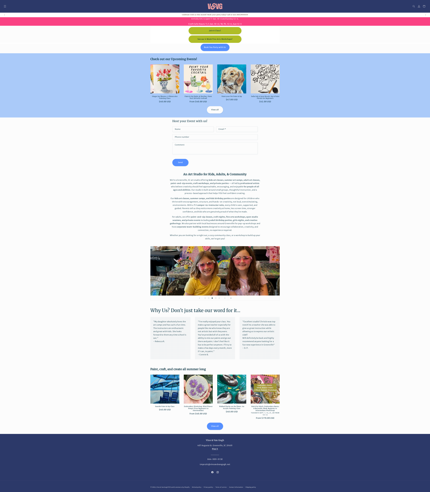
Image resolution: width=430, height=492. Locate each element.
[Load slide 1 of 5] (205, 298)
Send (180, 162)
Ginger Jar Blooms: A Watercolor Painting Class (165, 97)
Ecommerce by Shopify (182, 487)
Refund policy (196, 487)
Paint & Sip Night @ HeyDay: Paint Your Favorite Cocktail (198, 97)
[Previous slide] (199, 298)
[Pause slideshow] (230, 298)
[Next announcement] (425, 15)
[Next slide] (224, 298)
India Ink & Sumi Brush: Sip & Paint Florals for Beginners (265, 97)
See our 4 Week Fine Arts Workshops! (215, 39)
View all (215, 110)
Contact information (236, 487)
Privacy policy (208, 487)
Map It (215, 449)
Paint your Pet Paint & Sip (232, 96)
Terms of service (221, 487)
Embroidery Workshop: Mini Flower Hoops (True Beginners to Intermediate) (198, 408)
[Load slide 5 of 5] (219, 298)
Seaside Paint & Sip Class (165, 406)
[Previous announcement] (4, 15)
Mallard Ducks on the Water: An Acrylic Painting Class (231, 407)
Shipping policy (250, 487)
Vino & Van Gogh (162, 487)
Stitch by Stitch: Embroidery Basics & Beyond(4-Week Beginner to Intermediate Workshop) (265, 408)
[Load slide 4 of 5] (216, 298)
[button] (5, 6)
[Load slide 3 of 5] (212, 298)
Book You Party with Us (215, 47)
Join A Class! (215, 31)
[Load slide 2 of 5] (209, 298)
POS (169, 487)
